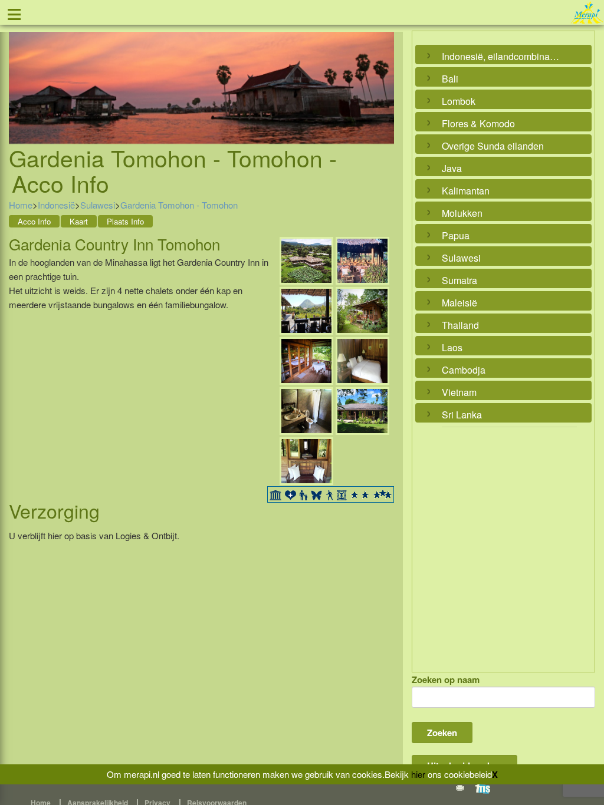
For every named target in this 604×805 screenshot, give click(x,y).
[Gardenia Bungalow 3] (306, 410)
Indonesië (56, 205)
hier (418, 774)
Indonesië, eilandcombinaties (500, 56)
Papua (456, 235)
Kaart (79, 221)
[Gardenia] (306, 259)
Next (382, 74)
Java (452, 168)
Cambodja (463, 370)
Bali (450, 78)
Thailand (460, 325)
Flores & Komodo (478, 123)
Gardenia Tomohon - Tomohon (179, 205)
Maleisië (459, 302)
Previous (20, 74)
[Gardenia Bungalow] (362, 309)
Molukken (462, 213)
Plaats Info (125, 221)
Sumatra (459, 280)
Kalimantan (466, 190)
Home (20, 205)
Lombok (458, 101)
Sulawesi (97, 205)
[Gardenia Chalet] (362, 410)
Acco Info (34, 221)
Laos (452, 347)
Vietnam (459, 392)
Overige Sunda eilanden (493, 146)
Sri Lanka (462, 414)
